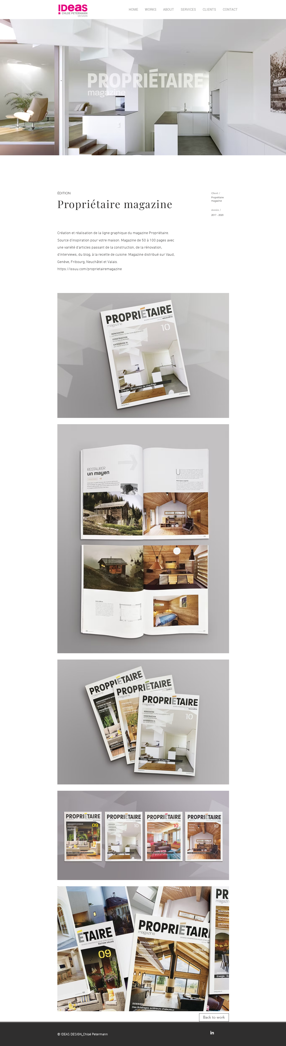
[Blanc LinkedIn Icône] (212, 1032)
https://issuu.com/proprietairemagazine (89, 269)
